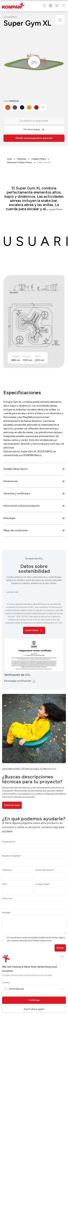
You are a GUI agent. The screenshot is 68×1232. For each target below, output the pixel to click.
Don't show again (34, 1009)
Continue (34, 1000)
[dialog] (34, 616)
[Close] (62, 956)
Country (6, 982)
